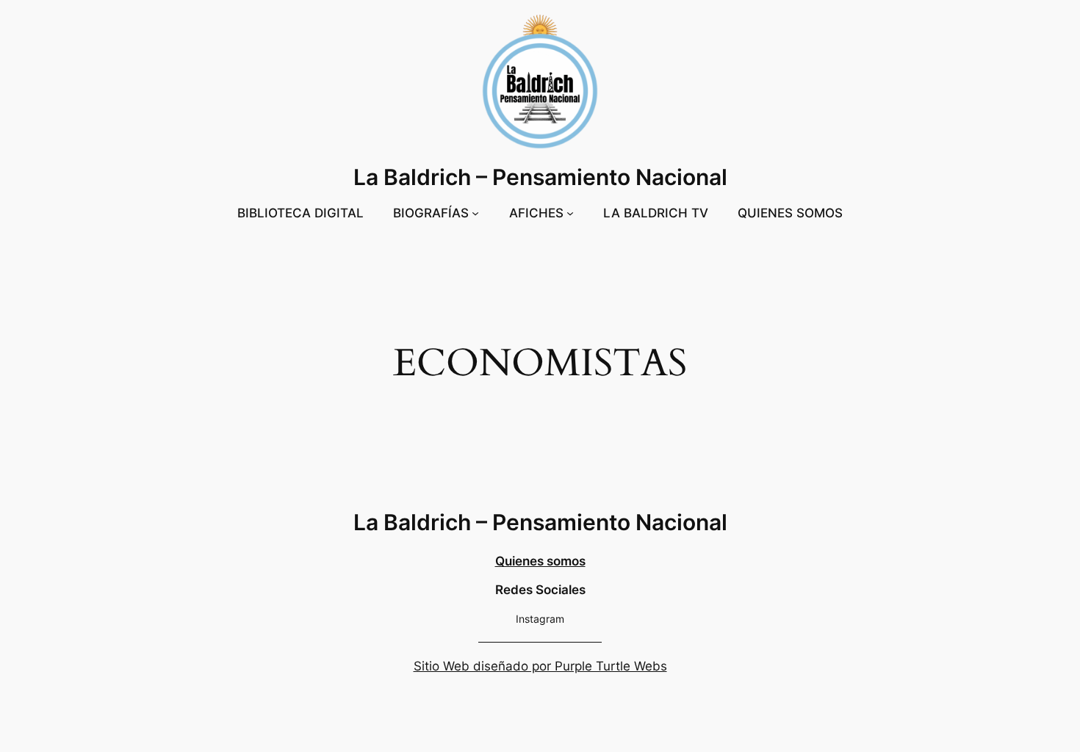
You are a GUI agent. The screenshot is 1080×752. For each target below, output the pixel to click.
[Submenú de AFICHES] (570, 213)
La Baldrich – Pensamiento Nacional (540, 177)
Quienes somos (540, 561)
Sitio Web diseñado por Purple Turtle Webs (540, 666)
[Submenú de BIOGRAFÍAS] (475, 213)
